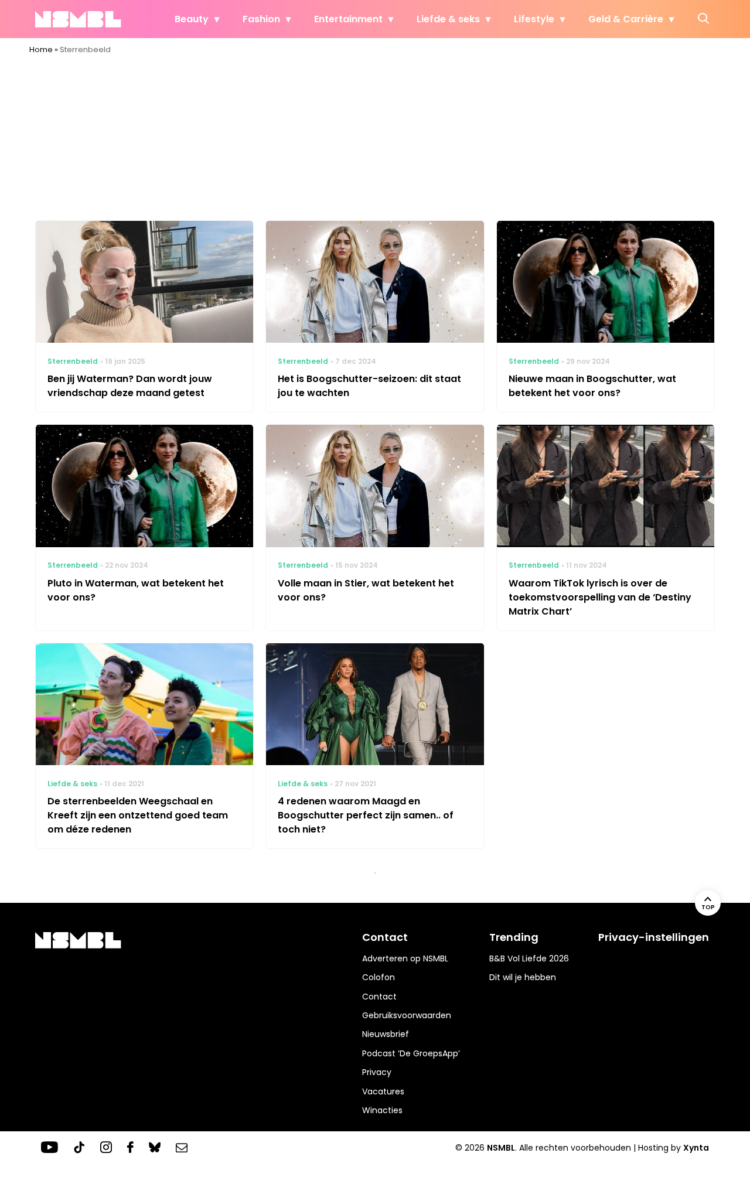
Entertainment (348, 19)
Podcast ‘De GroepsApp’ (411, 1053)
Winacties (382, 1110)
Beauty (192, 19)
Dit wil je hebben (522, 977)
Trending (513, 937)
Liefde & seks (448, 19)
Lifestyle (534, 19)
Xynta (696, 1148)
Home (41, 49)
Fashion (261, 19)
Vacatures (383, 1091)
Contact (379, 996)
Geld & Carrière (625, 19)
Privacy (376, 1072)
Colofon (378, 977)
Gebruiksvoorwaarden (406, 1015)
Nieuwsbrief (385, 1034)
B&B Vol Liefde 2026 (529, 958)
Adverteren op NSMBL (405, 958)
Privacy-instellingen (653, 937)
